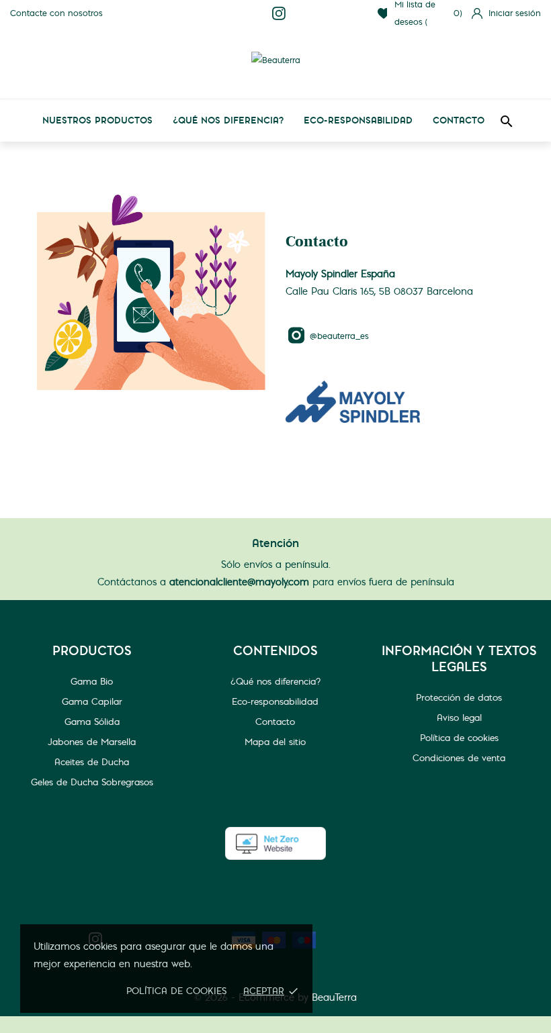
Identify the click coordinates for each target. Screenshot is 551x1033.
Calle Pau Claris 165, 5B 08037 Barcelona (379, 291)
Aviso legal (459, 717)
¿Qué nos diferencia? (228, 120)
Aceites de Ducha (91, 762)
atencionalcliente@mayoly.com (239, 582)
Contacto (458, 120)
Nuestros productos (97, 120)
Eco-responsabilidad (358, 120)
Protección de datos (459, 697)
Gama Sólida (92, 722)
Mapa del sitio (275, 742)
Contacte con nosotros (56, 13)
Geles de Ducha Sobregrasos (92, 782)
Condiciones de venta (459, 758)
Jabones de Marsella (92, 742)
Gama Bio (92, 681)
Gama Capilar (92, 701)
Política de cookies (176, 991)
